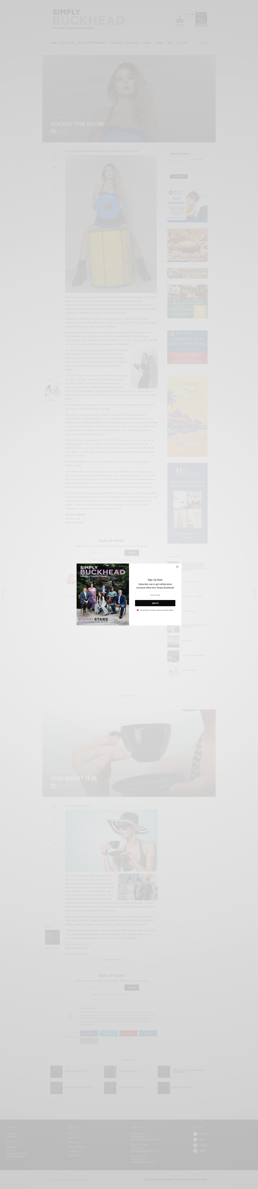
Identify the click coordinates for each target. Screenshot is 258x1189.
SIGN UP (155, 603)
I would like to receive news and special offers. (157, 610)
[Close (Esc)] (177, 568)
